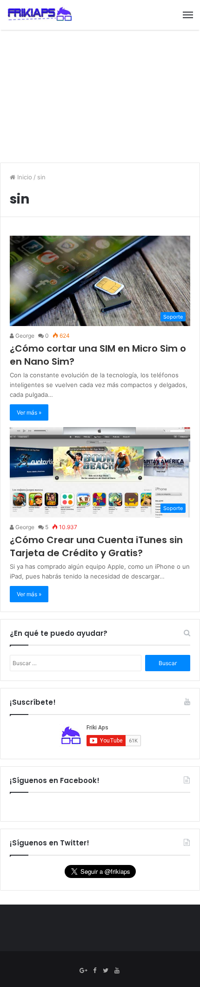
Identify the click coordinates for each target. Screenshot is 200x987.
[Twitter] (105, 970)
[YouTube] (116, 970)
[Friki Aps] (39, 15)
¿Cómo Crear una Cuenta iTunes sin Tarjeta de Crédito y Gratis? (96, 546)
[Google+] (83, 970)
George (24, 335)
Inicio (23, 177)
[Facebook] (94, 970)
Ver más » (29, 412)
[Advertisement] (100, 97)
